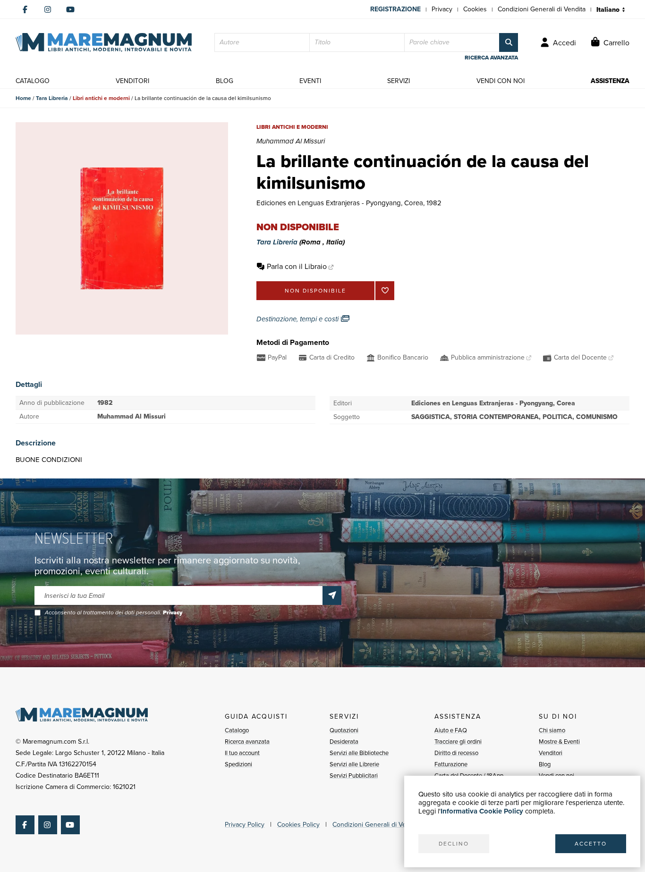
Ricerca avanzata (247, 741)
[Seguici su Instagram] (47, 9)
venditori (132, 81)
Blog (545, 764)
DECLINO (454, 843)
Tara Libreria (52, 98)
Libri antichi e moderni (101, 98)
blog (224, 81)
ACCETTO (591, 843)
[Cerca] (508, 42)
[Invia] (331, 595)
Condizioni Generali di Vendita (542, 9)
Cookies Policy (298, 825)
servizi (398, 81)
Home (23, 98)
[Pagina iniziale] (104, 42)
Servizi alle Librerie (354, 764)
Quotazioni (344, 730)
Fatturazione (450, 764)
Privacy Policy (244, 825)
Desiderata (344, 741)
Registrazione (395, 9)
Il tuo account (242, 752)
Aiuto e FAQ (450, 730)
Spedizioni (238, 764)
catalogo (33, 81)
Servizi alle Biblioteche (359, 752)
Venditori (550, 752)
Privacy (442, 9)
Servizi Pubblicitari (354, 775)
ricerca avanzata (491, 57)
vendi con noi (500, 81)
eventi (310, 81)
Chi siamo (552, 730)
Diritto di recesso (456, 752)
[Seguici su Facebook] (25, 9)
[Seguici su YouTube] (70, 9)
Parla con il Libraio (297, 266)
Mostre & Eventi (559, 741)
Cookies (475, 9)
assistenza (610, 81)
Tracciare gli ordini (458, 741)
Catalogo (237, 730)
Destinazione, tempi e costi (298, 319)
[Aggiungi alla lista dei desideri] (384, 290)
